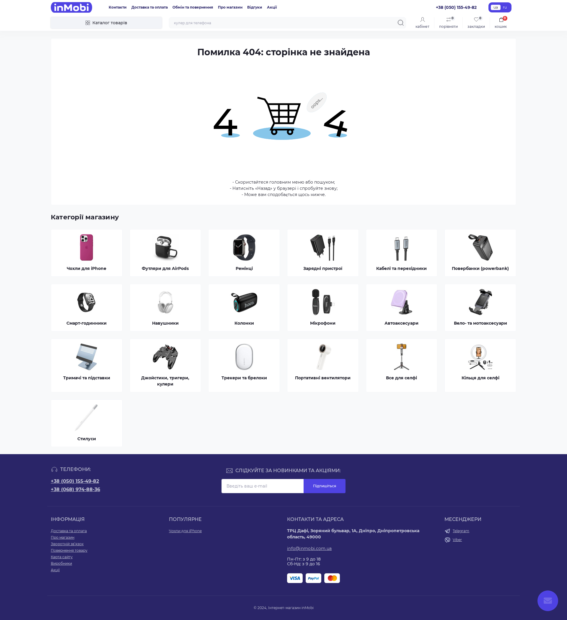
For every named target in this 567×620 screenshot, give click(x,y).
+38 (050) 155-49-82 (75, 481)
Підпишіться (324, 486)
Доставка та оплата (149, 7)
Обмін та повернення (192, 7)
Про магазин (230, 7)
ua (495, 7)
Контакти (118, 7)
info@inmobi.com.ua (309, 548)
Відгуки (254, 7)
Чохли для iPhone (185, 531)
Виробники (61, 563)
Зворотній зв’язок (67, 544)
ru (505, 7)
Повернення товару (69, 550)
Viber (457, 540)
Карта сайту (62, 557)
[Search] (400, 22)
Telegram (461, 531)
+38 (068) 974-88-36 (75, 489)
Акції (272, 7)
